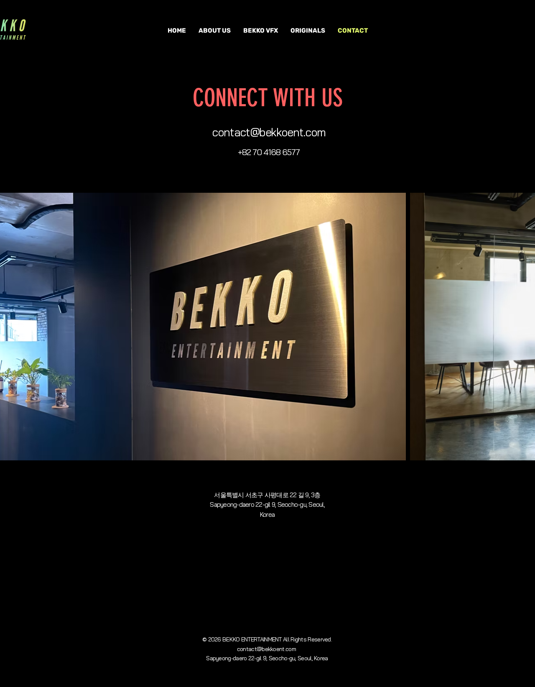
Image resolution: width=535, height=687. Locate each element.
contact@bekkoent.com (269, 132)
